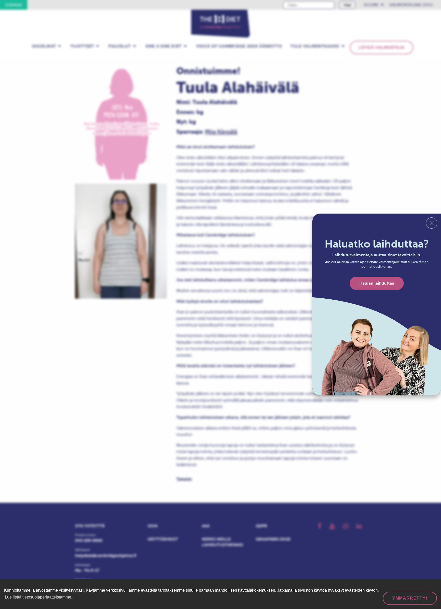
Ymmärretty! (409, 598)
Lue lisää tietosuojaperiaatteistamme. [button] (38, 597)
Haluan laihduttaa (376, 283)
